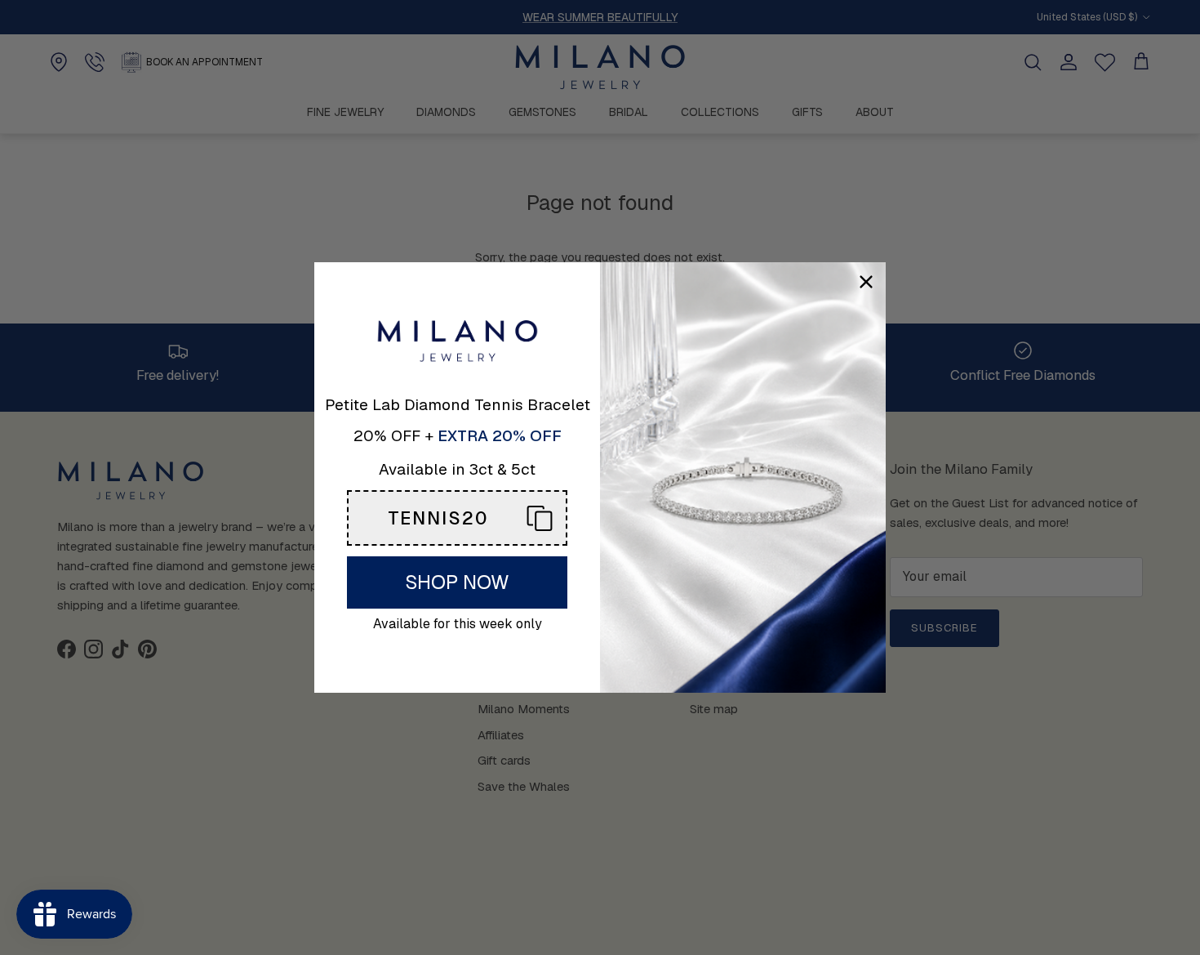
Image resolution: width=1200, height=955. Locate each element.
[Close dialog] (866, 282)
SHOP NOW (457, 582)
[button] (457, 518)
